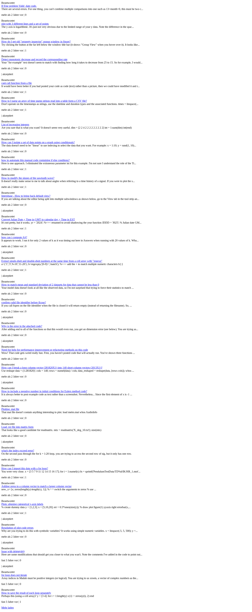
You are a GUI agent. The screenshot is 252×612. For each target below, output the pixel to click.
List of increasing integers (15, 124)
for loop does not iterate (14, 575)
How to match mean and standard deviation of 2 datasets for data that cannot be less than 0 (50, 284)
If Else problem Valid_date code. (19, 5)
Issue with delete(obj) (13, 551)
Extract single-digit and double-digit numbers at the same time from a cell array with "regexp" (51, 261)
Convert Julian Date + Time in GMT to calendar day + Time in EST (38, 219)
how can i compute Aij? (14, 237)
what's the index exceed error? (17, 450)
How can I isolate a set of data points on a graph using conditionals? (38, 142)
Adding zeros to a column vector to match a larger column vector (36, 486)
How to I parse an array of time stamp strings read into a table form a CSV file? (44, 100)
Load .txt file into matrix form (17, 426)
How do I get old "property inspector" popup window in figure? (36, 41)
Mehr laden (7, 607)
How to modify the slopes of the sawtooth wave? (27, 178)
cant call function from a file (16, 83)
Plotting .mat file (10, 409)
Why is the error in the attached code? (21, 326)
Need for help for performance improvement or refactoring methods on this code (44, 349)
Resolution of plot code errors (17, 527)
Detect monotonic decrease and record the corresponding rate (34, 59)
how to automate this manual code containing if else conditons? (35, 160)
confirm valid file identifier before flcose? (23, 302)
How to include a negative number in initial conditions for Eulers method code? (44, 391)
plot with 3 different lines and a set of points (25, 23)
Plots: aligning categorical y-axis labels (22, 504)
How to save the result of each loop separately (26, 592)
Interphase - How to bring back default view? (25, 195)
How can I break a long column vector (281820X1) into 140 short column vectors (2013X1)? (51, 367)
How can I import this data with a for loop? (24, 468)
